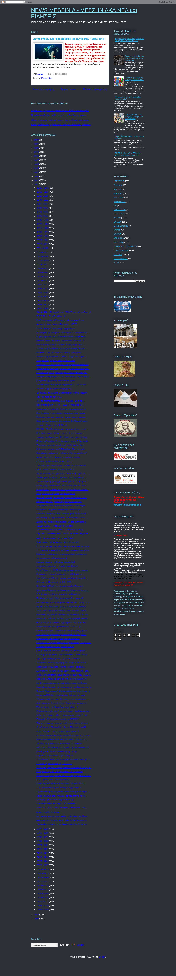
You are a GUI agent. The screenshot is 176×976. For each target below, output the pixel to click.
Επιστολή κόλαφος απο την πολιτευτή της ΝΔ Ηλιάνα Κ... (62, 513)
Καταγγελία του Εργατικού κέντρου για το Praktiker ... (60, 667)
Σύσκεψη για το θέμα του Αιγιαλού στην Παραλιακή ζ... (61, 477)
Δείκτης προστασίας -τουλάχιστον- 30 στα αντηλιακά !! (61, 522)
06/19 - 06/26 (43, 296)
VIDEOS (117, 189)
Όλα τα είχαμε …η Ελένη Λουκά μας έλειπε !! (57, 707)
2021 (36, 144)
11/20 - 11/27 (43, 208)
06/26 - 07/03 (43, 292)
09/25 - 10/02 (43, 240)
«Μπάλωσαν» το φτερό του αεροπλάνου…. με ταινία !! (61, 385)
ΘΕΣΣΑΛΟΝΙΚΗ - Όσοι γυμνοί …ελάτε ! (54, 526)
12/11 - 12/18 (43, 196)
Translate (79, 945)
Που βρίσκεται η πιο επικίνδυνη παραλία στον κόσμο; (60, 413)
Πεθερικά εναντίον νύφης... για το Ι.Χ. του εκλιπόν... (59, 433)
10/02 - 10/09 (43, 236)
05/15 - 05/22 (43, 833)
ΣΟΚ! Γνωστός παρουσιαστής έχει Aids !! (55, 538)
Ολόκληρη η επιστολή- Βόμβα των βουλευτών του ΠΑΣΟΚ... (63, 675)
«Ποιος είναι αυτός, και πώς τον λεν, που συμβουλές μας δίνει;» (60, 120)
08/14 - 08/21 (43, 264)
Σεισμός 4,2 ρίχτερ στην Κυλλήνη (51, 425)
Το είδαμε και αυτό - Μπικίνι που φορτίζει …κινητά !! (59, 598)
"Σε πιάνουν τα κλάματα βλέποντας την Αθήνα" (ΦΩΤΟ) (61, 393)
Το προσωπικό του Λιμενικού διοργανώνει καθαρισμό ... (61, 505)
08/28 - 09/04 (43, 256)
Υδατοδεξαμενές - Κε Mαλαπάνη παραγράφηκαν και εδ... (62, 570)
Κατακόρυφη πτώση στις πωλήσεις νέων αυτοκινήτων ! (61, 453)
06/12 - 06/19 (43, 300)
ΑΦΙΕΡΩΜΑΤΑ (120, 202)
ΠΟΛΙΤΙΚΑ (118, 255)
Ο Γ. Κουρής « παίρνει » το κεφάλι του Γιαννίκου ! (58, 594)
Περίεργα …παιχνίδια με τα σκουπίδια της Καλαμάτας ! (61, 679)
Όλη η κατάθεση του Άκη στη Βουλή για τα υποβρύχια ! (61, 651)
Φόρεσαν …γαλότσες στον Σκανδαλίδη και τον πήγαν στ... (63, 534)
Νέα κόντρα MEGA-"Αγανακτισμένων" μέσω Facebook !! (62, 747)
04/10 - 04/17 (43, 853)
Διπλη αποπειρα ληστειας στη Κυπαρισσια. (55, 493)
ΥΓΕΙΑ (116, 263)
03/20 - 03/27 (43, 865)
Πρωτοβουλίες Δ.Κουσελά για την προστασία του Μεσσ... (62, 489)
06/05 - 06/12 (43, 304)
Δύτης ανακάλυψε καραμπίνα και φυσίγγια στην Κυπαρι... (62, 590)
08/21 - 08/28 (43, 260)
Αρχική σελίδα (68, 89)
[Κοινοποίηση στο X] (60, 74)
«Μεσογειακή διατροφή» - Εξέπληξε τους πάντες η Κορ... (62, 437)
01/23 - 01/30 (43, 897)
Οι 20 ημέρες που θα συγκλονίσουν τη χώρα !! (57, 542)
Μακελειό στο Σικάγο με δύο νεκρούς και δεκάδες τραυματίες (59, 115)
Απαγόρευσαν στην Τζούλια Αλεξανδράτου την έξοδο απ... (63, 614)
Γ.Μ (115, 206)
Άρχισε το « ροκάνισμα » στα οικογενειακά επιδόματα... (61, 554)
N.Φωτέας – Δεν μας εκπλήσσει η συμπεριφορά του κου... (62, 618)
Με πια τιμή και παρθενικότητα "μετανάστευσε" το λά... (61, 517)
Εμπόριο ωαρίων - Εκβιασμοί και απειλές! (55, 562)
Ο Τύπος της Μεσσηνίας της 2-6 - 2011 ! (54, 763)
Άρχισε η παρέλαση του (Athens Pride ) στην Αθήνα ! (60, 344)
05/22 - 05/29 (43, 829)
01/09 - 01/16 (43, 905)
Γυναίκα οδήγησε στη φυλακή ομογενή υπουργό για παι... (62, 546)
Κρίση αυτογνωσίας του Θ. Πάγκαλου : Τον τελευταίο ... (61, 449)
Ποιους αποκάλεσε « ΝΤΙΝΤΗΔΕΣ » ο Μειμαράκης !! (60, 405)
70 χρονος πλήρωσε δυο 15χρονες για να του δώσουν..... (62, 699)
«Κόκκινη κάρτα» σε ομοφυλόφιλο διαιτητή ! (56, 804)
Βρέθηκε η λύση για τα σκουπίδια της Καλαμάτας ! (59, 352)
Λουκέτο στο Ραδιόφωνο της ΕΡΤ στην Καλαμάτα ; (59, 530)
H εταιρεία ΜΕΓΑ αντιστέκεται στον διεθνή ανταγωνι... (60, 695)
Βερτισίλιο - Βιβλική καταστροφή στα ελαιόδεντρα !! (59, 586)
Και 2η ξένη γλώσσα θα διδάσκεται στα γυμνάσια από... (61, 485)
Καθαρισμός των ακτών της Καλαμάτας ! (55, 800)
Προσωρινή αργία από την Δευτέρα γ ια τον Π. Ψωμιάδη (62, 441)
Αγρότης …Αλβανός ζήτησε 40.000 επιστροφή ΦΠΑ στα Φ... (63, 775)
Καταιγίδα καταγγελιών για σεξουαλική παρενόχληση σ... (62, 630)
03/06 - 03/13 (43, 873)
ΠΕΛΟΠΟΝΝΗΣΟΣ (121, 250)
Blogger (102, 957)
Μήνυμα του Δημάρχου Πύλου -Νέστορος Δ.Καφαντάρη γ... (63, 377)
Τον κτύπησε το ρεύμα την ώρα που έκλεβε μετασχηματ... (62, 550)
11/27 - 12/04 (43, 204)
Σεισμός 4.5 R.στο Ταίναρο (48, 812)
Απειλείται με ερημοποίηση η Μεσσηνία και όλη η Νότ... (61, 634)
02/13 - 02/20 (43, 885)
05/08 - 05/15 (43, 837)
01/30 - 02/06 (43, 893)
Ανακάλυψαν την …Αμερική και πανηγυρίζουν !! (58, 457)
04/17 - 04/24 (43, 849)
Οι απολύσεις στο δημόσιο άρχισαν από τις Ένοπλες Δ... (61, 372)
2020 (36, 148)
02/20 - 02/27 (43, 881)
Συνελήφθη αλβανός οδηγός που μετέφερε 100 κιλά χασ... (62, 368)
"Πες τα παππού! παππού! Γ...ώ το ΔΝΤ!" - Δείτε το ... (60, 401)
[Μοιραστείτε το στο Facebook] (62, 74)
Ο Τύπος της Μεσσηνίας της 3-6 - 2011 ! (54, 582)
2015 (36, 168)
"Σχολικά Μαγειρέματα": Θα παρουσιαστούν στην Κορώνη (63, 691)
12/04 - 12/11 (43, 200)
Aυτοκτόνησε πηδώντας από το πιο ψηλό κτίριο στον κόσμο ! (134, 58)
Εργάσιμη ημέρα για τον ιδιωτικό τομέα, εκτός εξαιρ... (60, 445)
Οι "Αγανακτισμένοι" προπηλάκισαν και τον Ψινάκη (59, 771)
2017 (36, 160)
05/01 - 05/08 (43, 841)
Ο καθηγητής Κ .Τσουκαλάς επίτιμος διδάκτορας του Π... (61, 727)
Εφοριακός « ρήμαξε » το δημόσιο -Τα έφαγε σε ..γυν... (61, 409)
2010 (36, 914)
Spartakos (118, 185)
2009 (36, 918)
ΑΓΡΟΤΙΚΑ (118, 193)
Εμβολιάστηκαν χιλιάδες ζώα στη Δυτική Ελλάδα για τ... (61, 820)
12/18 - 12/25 (43, 192)
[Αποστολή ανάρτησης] (49, 74)
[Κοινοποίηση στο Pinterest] (65, 74)
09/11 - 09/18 (43, 248)
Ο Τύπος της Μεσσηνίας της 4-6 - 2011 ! (54, 461)
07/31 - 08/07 (43, 272)
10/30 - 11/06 (43, 220)
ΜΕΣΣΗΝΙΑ (46, 78)
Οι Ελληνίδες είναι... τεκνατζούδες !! (52, 779)
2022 (36, 140)
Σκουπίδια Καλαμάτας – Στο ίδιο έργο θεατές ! (57, 566)
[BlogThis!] (57, 74)
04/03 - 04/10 (43, 857)
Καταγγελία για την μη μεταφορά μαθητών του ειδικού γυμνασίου (61, 124)
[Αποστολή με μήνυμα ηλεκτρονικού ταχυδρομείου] (54, 74)
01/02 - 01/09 (43, 909)
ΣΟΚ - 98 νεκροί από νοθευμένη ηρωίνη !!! (55, 328)
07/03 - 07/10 (43, 288)
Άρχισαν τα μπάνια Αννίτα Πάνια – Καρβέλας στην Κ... (61, 356)
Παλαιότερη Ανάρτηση (95, 89)
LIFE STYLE (119, 181)
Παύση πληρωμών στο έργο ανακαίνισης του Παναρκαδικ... (63, 711)
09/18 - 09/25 (43, 244)
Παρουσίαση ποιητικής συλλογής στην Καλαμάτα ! (59, 574)
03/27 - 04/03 (43, 861)
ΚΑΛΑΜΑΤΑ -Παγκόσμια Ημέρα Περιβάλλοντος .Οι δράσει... (63, 642)
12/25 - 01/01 (43, 188)
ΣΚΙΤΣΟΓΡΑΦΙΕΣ (121, 259)
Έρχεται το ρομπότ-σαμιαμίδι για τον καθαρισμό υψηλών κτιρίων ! (129, 40)
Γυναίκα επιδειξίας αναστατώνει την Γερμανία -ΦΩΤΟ (60, 783)
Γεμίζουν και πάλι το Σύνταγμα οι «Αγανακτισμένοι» (60, 320)
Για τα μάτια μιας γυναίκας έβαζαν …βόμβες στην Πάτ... (61, 816)
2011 (36, 184)
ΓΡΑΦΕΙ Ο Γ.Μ (120, 210)
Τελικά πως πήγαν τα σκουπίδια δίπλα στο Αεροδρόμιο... (62, 610)
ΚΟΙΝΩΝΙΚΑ (119, 238)
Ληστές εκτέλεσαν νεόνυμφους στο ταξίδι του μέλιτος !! (61, 606)
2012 (36, 180)
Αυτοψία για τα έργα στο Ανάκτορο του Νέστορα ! (59, 509)
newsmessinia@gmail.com (127, 505)
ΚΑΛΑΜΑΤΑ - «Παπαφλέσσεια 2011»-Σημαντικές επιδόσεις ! (63, 312)
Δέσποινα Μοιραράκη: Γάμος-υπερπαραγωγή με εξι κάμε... (63, 735)
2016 (36, 164)
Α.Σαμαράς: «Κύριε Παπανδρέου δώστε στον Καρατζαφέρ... (63, 767)
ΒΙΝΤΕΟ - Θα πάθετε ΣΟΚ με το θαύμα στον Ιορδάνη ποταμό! (128, 154)
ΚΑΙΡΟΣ (117, 230)
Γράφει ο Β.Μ (119, 214)
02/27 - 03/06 (43, 877)
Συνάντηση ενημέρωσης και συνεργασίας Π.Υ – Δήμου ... (62, 481)
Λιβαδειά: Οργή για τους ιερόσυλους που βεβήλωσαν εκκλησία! (60, 110)
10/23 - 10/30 (43, 224)
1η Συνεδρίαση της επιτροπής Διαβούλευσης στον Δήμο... (62, 791)
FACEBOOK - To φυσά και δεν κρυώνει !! (55, 469)
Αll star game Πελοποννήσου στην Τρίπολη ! (56, 751)
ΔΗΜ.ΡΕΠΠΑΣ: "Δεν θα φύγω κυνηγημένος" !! (57, 731)
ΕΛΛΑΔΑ (117, 222)
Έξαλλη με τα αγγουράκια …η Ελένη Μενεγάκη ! (58, 659)
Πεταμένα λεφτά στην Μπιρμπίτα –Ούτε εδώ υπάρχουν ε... (63, 602)
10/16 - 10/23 (43, 228)
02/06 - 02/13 (43, 889)
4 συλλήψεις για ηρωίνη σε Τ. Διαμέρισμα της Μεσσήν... (61, 824)
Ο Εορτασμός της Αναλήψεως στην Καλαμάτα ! (58, 638)
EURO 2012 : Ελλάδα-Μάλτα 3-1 (51, 316)
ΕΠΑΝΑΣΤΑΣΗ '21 (121, 226)
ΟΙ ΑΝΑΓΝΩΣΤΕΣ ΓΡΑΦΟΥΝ (125, 246)
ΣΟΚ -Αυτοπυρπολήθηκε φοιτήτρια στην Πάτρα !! (58, 787)
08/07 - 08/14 (43, 268)
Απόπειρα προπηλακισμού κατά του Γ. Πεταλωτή (58, 626)
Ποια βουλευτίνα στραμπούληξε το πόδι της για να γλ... (61, 796)
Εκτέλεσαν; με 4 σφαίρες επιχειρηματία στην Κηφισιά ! (61, 622)
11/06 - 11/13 (43, 216)
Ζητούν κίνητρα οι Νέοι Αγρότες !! (51, 558)
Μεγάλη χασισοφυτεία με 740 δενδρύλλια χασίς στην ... (61, 739)
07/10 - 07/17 (43, 284)
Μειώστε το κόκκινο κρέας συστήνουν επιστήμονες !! (60, 340)
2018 (36, 156)
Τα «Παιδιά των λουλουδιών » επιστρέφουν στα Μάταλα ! (62, 364)
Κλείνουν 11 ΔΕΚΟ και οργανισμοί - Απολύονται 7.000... (61, 808)
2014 (36, 172)
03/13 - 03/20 (43, 869)
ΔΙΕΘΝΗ (117, 218)
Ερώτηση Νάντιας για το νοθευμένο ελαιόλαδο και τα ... (61, 497)
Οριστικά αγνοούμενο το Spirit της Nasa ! (55, 646)
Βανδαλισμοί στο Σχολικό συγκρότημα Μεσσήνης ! (59, 501)
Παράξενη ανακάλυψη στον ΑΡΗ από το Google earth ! (61, 336)
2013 (36, 176)
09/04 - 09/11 (43, 252)
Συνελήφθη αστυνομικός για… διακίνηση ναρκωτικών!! (61, 465)
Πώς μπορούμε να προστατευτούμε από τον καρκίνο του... (63, 723)
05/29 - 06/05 (43, 308)
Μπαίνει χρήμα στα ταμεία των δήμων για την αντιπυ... (61, 417)
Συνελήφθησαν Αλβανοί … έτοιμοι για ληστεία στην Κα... (62, 578)
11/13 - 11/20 (43, 212)
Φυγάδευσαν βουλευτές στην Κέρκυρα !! (54, 755)
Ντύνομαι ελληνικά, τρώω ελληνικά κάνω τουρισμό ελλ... (62, 715)
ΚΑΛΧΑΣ (117, 234)
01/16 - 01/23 (43, 901)
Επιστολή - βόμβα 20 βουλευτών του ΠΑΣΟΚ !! (57, 719)
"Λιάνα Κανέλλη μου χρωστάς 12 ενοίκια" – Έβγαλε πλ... (62, 473)
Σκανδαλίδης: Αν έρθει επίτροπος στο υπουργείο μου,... (61, 348)
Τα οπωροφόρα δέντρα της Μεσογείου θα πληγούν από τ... (63, 332)
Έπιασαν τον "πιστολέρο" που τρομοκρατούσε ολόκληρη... (63, 759)
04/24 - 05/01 (43, 845)
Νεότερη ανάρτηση (43, 89)
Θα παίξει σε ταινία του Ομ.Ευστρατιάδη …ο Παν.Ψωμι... (62, 655)
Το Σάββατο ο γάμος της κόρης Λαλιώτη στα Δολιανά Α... (62, 663)
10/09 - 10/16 (43, 232)
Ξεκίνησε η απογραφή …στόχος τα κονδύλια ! (134, 78)
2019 (36, 152)
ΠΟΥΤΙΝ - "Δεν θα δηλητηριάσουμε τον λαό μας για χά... (62, 429)
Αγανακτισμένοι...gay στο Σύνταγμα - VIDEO (56, 324)
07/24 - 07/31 (43, 276)
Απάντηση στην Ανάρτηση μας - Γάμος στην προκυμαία (61, 703)
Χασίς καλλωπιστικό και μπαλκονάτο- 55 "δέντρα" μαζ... (62, 421)
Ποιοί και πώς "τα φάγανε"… (49, 397)
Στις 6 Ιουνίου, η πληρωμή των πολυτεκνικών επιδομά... (61, 683)
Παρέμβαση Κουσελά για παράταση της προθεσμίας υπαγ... (63, 687)
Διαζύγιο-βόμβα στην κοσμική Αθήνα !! (54, 389)
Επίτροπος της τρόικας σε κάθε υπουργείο (55, 381)
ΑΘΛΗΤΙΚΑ (118, 197)
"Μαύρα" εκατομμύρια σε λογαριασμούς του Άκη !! (59, 743)
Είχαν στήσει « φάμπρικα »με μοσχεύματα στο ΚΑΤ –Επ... (62, 671)
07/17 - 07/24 (43, 280)
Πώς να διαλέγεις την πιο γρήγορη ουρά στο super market (134, 116)
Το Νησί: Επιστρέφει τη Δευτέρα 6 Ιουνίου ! (55, 360)
